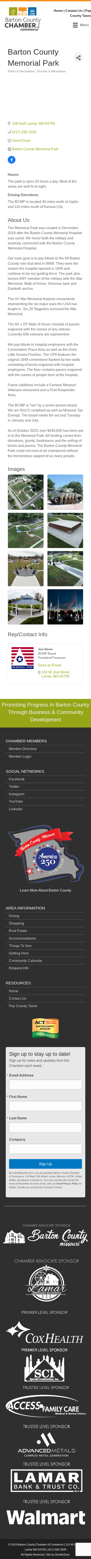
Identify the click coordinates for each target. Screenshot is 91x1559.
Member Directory (23, 749)
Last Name (18, 1118)
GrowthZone (62, 1554)
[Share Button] (78, 57)
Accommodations (22, 938)
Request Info (19, 968)
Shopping (16, 923)
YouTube (16, 801)
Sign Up (45, 1163)
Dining (14, 916)
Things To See (20, 946)
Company (17, 1139)
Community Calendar (25, 961)
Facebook (17, 779)
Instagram (16, 794)
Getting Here (19, 953)
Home (58, 10)
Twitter (14, 786)
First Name (18, 1096)
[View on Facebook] (11, 162)
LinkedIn (15, 809)
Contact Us (74, 10)
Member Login (20, 756)
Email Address (21, 1075)
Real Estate (18, 931)
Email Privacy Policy (67, 1183)
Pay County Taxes (23, 1006)
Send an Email (49, 665)
